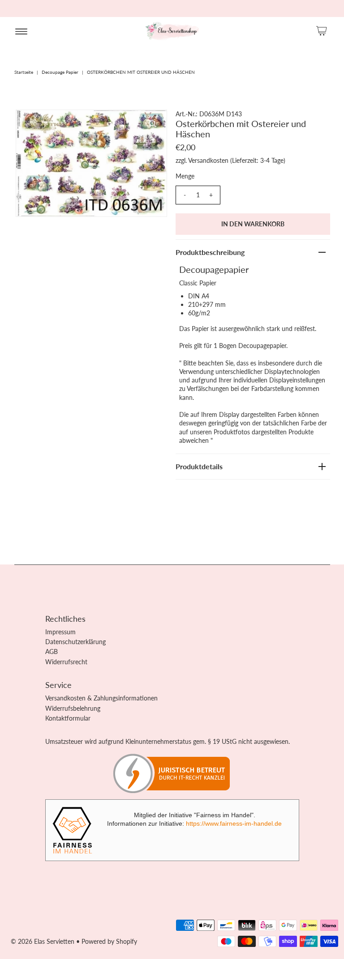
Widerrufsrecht (66, 662)
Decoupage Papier (60, 72)
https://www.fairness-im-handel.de (234, 823)
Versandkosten (208, 160)
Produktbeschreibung (210, 252)
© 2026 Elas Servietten (42, 941)
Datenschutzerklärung (75, 641)
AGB (51, 651)
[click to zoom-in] (153, 124)
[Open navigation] (21, 31)
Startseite (23, 72)
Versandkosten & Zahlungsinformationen (101, 698)
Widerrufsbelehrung (72, 708)
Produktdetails (199, 466)
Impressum (60, 632)
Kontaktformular (67, 718)
